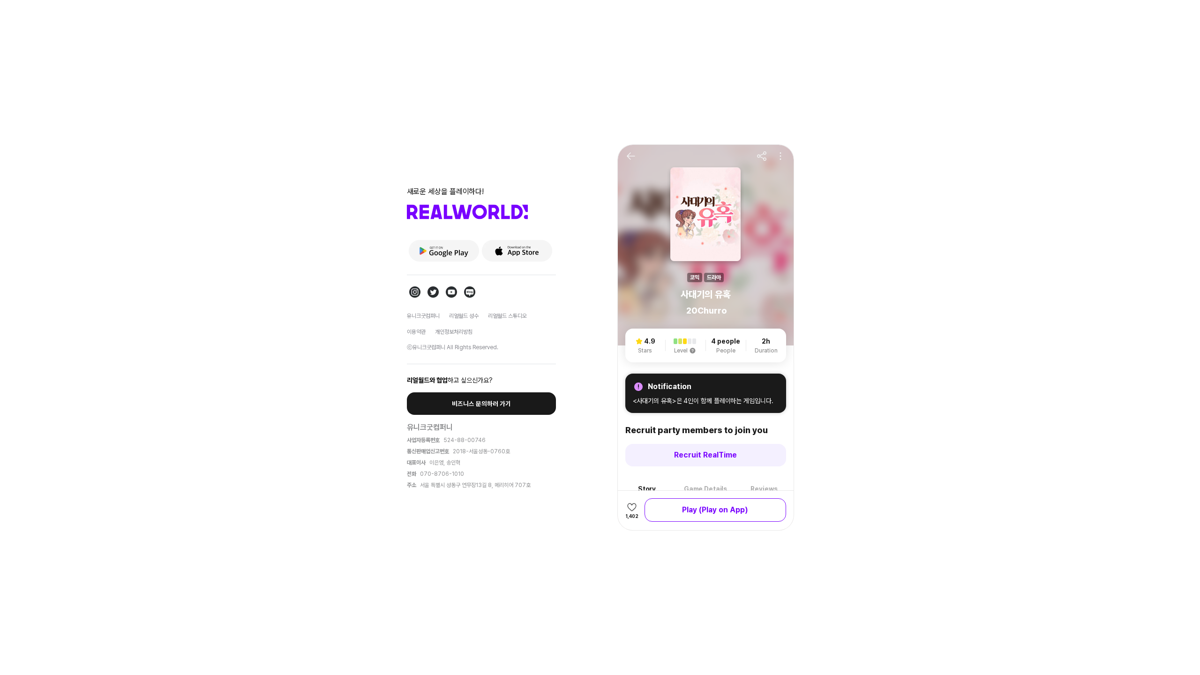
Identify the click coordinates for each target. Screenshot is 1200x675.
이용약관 (416, 332)
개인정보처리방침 (453, 332)
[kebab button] (780, 156)
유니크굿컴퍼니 (423, 316)
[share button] (761, 156)
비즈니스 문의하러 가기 (481, 403)
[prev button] (631, 156)
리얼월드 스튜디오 (507, 316)
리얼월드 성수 (464, 316)
